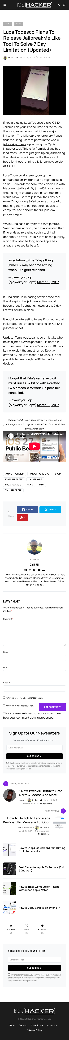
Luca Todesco (13, 484)
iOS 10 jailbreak (14, 479)
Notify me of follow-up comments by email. (24, 697)
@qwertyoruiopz (39, 473)
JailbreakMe (35, 479)
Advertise (52, 1025)
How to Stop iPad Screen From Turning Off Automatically (42, 849)
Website (6, 682)
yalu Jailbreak (13, 490)
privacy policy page (34, 428)
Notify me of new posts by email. (20, 705)
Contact (23, 1025)
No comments (46, 803)
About (12, 1025)
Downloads (37, 1025)
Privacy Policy (34, 1030)
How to (28, 827)
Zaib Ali (34, 565)
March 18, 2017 (48, 282)
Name (6, 652)
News (19, 23)
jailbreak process (14, 144)
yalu (41, 484)
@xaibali (38, 584)
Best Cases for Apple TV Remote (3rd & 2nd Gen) (41, 869)
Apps (20, 827)
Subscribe (33, 756)
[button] (5, 5)
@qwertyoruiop (14, 473)
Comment (8, 619)
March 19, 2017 (48, 405)
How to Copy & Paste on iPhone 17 (39, 907)
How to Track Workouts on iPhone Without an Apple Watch (39, 888)
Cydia (8, 23)
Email (6, 667)
